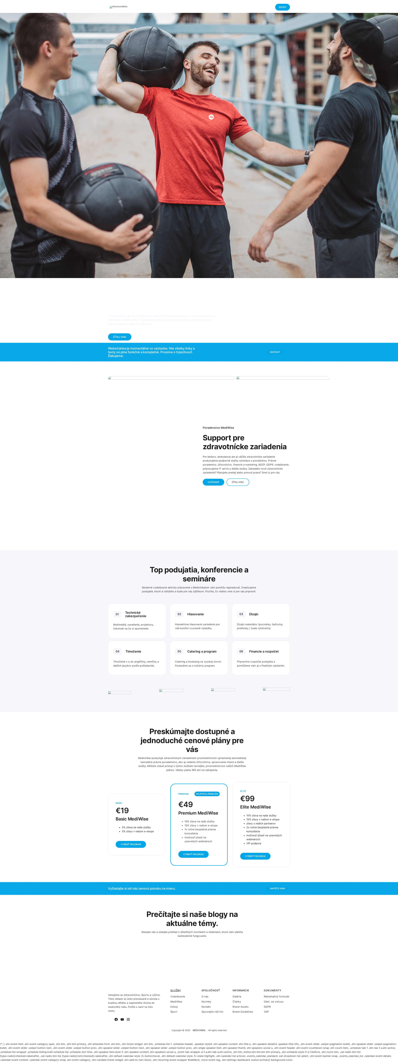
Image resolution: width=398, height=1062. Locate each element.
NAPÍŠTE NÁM (277, 888)
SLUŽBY (175, 990)
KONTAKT (275, 352)
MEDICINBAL (199, 1030)
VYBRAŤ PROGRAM (131, 844)
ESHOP (282, 7)
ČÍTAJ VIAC (119, 336)
